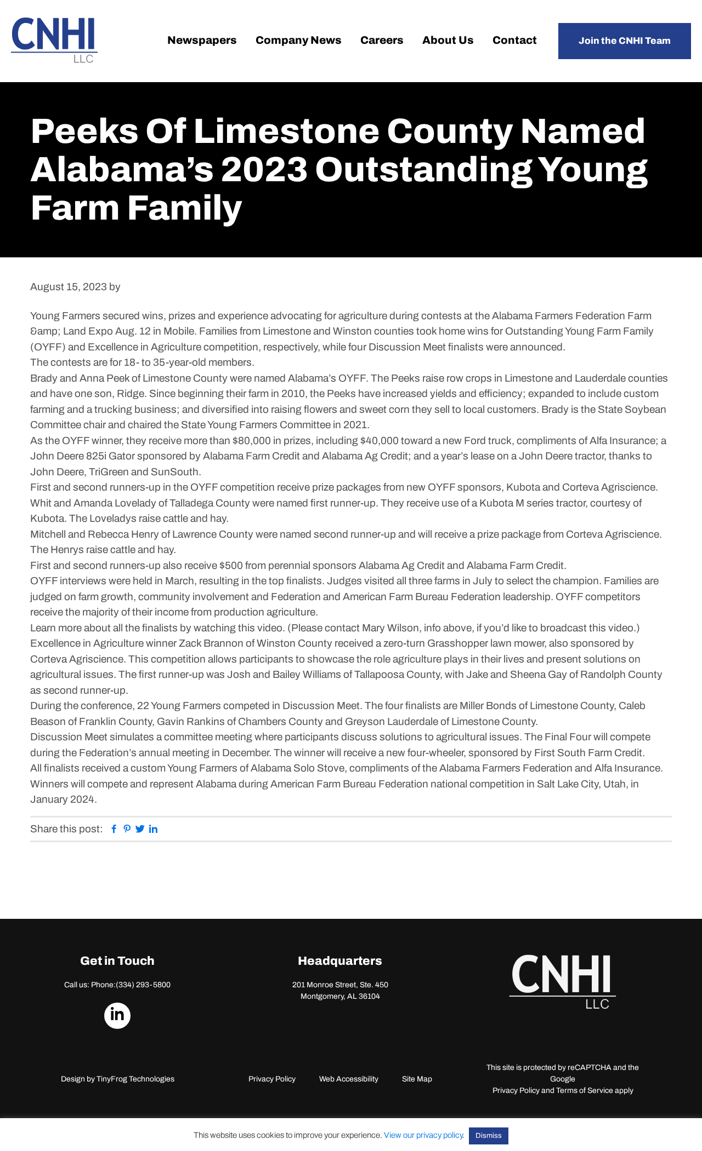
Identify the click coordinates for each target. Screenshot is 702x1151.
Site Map (417, 1079)
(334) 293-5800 (143, 985)
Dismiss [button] (488, 1136)
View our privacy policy (423, 1135)
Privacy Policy (272, 1079)
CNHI (54, 40)
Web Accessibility (348, 1079)
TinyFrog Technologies (135, 1079)
